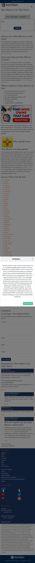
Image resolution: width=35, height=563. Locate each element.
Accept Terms (28, 303)
